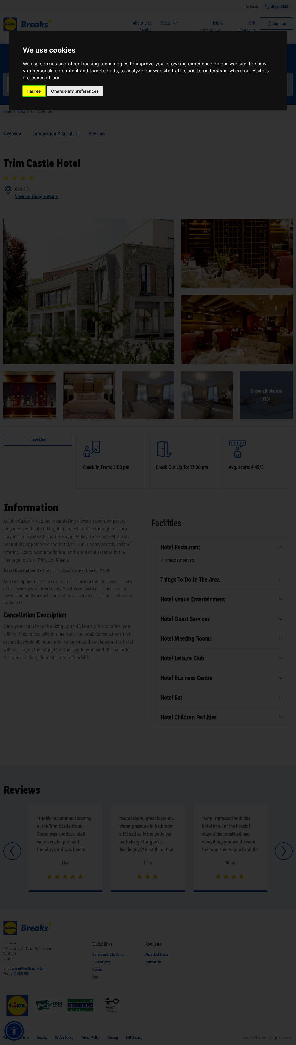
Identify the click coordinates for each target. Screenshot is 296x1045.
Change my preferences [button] (75, 91)
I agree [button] (34, 91)
